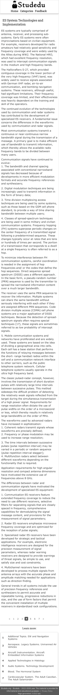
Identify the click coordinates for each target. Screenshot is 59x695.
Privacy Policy (47, 691)
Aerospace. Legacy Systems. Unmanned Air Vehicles (32, 645)
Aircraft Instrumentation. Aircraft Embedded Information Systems (26, 653)
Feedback (41, 11)
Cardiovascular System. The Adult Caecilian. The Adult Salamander (32, 678)
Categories (26, 11)
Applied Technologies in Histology (26, 660)
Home (14, 11)
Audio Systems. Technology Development (31, 666)
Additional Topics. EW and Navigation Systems (28, 637)
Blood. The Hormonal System (24, 671)
